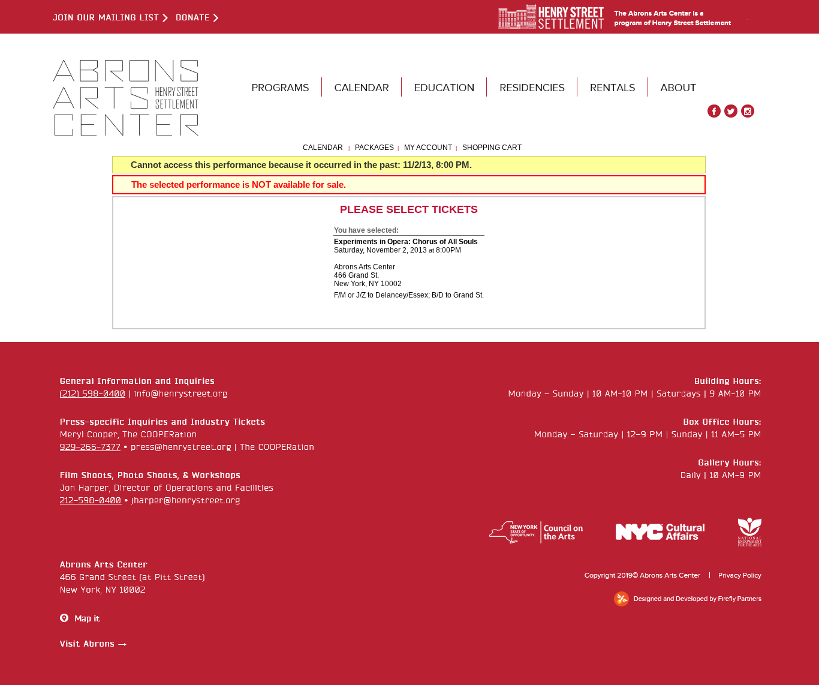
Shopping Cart (492, 147)
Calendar (323, 147)
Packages (374, 147)
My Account (427, 147)
